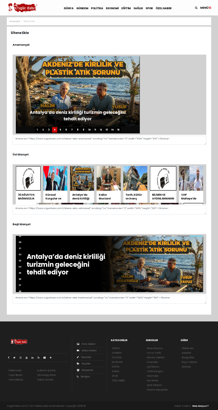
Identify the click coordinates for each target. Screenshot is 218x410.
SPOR (149, 8)
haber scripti (125, 406)
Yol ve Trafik (154, 353)
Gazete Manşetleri (157, 389)
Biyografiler (188, 357)
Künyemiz (87, 370)
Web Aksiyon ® (200, 406)
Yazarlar (86, 357)
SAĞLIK (138, 8)
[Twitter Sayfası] (15, 357)
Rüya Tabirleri (189, 362)
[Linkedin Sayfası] (34, 357)
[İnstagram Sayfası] (22, 357)
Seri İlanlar (152, 380)
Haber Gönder (45, 379)
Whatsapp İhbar (46, 375)
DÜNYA (69, 8)
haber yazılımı (94, 406)
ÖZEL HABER (164, 8)
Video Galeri (88, 350)
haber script (156, 406)
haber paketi (110, 406)
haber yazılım (141, 406)
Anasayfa (15, 21)
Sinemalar (152, 376)
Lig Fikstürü (153, 366)
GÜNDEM (82, 8)
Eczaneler (152, 362)
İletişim (85, 376)
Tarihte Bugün (155, 371)
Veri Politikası (16, 379)
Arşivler (86, 363)
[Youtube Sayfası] (28, 357)
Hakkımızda (15, 370)
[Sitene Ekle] (52, 357)
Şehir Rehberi (154, 385)
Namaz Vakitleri (156, 357)
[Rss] (40, 357)
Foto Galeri (88, 344)
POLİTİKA (97, 8)
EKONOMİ (112, 8)
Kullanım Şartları (46, 370)
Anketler (186, 353)
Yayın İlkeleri (15, 375)
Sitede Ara (187, 348)
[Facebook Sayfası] (10, 357)
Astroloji (186, 366)
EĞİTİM (126, 8)
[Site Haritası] (46, 357)
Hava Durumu (155, 348)
